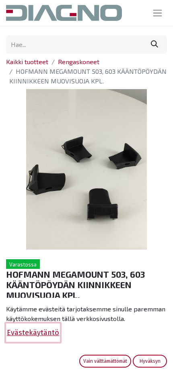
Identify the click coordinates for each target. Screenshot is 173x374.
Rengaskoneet (78, 61)
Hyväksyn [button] (150, 361)
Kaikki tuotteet (27, 61)
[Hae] (154, 44)
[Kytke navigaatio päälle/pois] (157, 12)
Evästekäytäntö (33, 332)
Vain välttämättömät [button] (105, 361)
